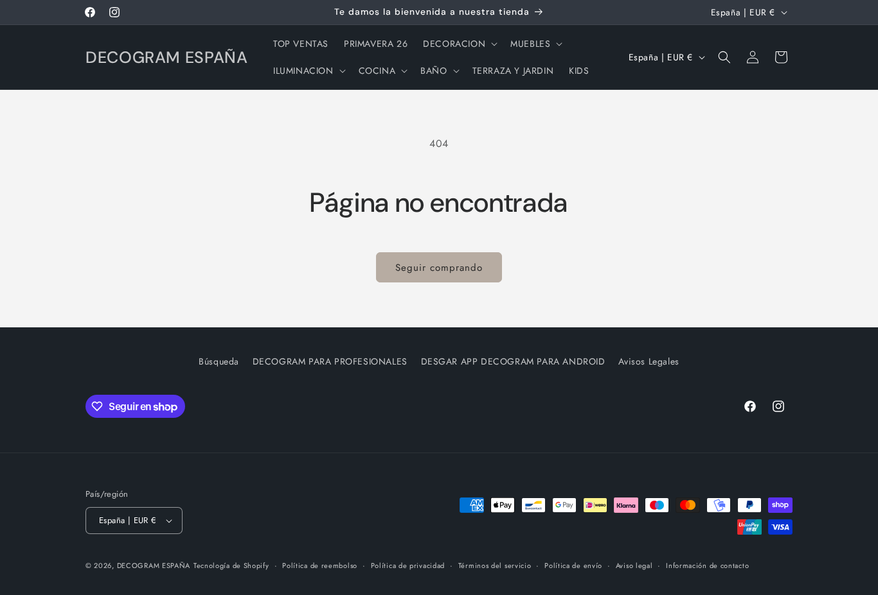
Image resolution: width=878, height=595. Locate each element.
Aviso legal (634, 565)
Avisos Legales (648, 361)
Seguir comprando (439, 268)
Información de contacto (707, 565)
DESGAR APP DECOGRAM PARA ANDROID (513, 361)
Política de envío (573, 565)
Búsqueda (219, 361)
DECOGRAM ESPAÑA (154, 565)
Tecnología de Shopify (231, 565)
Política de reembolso (319, 565)
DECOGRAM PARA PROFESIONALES (330, 361)
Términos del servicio (495, 565)
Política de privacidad (408, 565)
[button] (459, 43)
